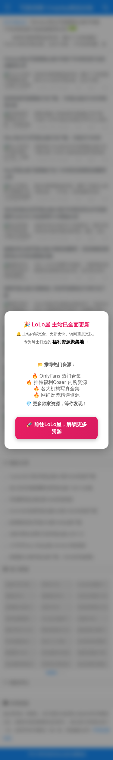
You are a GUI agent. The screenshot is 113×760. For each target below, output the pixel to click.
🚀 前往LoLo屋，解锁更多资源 (56, 427)
